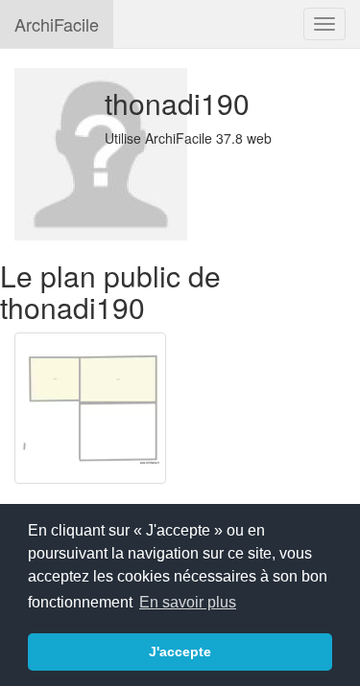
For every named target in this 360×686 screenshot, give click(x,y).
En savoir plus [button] (187, 602)
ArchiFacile (56, 23)
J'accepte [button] (180, 651)
